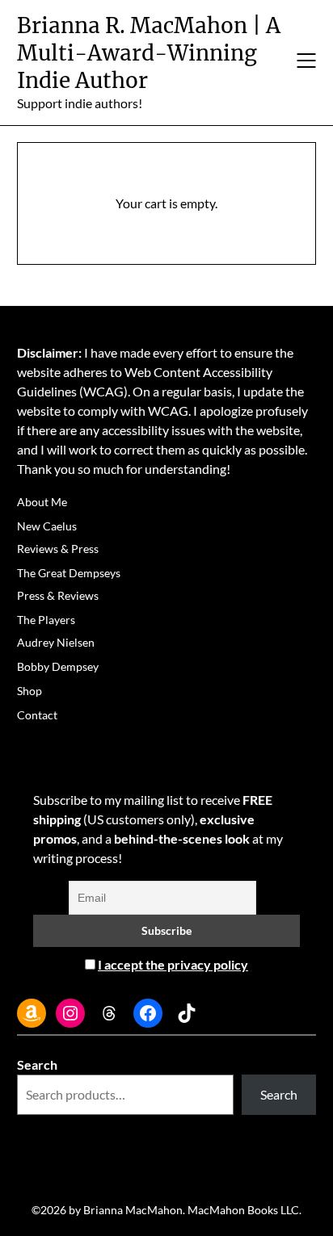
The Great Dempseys (68, 573)
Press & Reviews (58, 595)
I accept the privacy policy (173, 964)
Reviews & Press (58, 548)
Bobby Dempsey (58, 666)
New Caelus (47, 526)
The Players (46, 619)
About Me (42, 502)
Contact (37, 715)
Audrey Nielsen (56, 642)
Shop (29, 691)
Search (37, 1064)
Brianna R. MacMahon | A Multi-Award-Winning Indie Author (148, 53)
